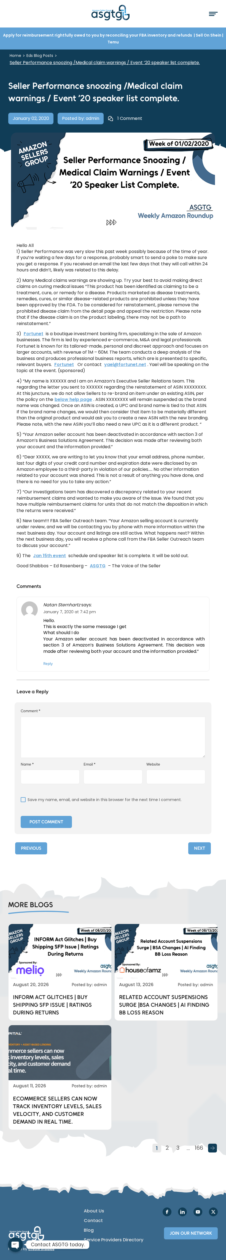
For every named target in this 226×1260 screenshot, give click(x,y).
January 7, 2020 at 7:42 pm (69, 612)
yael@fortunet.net (125, 365)
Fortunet (33, 334)
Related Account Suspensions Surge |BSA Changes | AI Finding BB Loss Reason (164, 1005)
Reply (48, 663)
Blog (89, 1230)
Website (153, 764)
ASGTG (98, 566)
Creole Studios (41, 1249)
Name (27, 764)
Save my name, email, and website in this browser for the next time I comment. (105, 799)
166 (199, 1148)
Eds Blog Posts (39, 55)
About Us (94, 1211)
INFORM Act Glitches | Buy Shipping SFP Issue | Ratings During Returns (52, 1005)
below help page (73, 400)
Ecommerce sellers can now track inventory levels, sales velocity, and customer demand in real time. (57, 1110)
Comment (31, 711)
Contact (93, 1221)
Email (90, 764)
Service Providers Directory (113, 1240)
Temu (113, 42)
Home (15, 55)
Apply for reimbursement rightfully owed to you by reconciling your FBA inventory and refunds (98, 35)
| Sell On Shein (207, 35)
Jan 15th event (49, 556)
